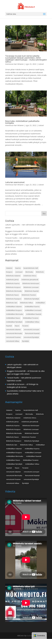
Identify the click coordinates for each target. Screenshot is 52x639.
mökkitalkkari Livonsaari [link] (33, 310)
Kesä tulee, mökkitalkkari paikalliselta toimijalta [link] (22, 122)
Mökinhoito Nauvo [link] (12, 295)
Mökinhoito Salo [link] (11, 303)
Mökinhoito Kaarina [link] (12, 283)
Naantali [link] (9, 326)
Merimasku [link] (29, 272)
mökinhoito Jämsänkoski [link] (30, 280)
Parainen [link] (25, 326)
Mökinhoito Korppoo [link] (13, 287)
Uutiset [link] (41, 64)
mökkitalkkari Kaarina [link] (32, 307)
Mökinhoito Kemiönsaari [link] (30, 283)
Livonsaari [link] (18, 272)
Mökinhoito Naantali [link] (32, 291)
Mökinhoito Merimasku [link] (14, 291)
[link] (26, 6)
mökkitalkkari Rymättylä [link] (14, 322)
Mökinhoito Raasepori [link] (13, 299)
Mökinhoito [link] (40, 272)
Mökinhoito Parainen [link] (29, 295)
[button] (44, 14)
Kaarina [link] (18, 268)
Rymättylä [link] (25, 341)
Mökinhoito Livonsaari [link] (31, 287)
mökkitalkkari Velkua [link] (32, 322)
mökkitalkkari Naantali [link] (33, 314)
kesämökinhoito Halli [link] (31, 268)
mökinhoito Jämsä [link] (12, 280)
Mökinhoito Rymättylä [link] (31, 299)
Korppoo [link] (9, 272)
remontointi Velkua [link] (12, 341)
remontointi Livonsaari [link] (31, 330)
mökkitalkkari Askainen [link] (14, 307)
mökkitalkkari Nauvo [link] (13, 318)
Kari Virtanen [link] (19, 64)
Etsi (44, 213)
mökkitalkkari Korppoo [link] (14, 310)
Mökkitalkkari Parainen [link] (30, 318)
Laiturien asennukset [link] (15, 182)
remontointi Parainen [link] (13, 337)
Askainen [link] (9, 268)
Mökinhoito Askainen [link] (13, 276)
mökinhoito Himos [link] (29, 276)
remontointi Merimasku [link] (14, 333)
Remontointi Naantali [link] (32, 333)
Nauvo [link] (17, 326)
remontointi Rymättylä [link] (31, 337)
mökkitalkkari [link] (40, 303)
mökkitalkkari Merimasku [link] (14, 314)
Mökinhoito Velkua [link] (26, 303)
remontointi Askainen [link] (13, 330)
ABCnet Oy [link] (21, 635)
